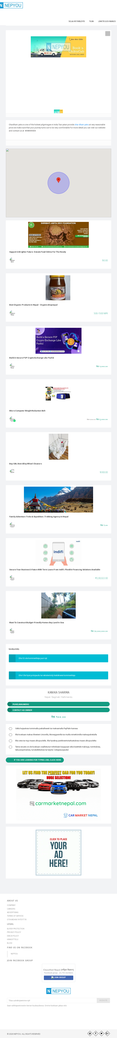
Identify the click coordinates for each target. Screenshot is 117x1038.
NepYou (14, 954)
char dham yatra (82, 124)
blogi (9, 943)
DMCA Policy (13, 936)
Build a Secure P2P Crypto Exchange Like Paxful (31, 358)
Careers (11, 909)
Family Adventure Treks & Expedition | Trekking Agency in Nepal (38, 516)
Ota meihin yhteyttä (16, 920)
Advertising (12, 912)
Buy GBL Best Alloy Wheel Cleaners (25, 464)
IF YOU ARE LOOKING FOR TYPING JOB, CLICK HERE (37, 760)
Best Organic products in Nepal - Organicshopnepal (33, 305)
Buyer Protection (15, 929)
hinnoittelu (12, 939)
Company (11, 905)
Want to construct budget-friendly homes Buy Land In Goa (36, 622)
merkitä (103, 1000)
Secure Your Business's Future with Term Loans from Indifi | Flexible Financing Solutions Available (54, 569)
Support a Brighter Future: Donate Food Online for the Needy (37, 252)
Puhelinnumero (21, 704)
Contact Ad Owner (22, 710)
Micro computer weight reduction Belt (27, 411)
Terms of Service (15, 916)
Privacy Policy (14, 932)
